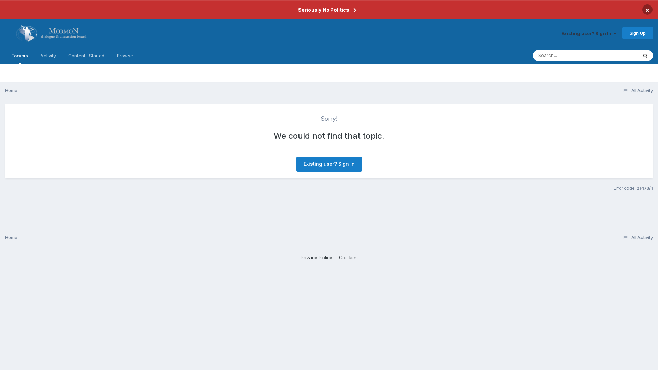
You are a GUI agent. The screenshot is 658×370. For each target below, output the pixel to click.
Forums (19, 55)
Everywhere (617, 55)
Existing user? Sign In (587, 33)
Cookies (348, 257)
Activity (48, 55)
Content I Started (86, 55)
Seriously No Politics (323, 10)
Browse (125, 55)
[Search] (645, 55)
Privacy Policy (316, 257)
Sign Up (638, 33)
